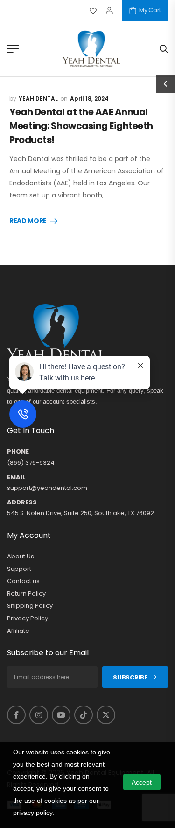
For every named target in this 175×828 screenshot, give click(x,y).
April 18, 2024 (89, 98)
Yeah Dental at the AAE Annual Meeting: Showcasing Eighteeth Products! (81, 125)
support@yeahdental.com (47, 487)
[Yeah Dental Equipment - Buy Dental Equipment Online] (91, 48)
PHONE (18, 451)
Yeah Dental (38, 98)
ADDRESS (22, 502)
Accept (142, 782)
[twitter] (106, 715)
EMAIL (16, 477)
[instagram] (38, 715)
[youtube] (61, 715)
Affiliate (18, 631)
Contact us (23, 581)
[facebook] (16, 715)
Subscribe (130, 677)
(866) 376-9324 (31, 462)
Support (19, 569)
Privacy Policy (27, 618)
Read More (28, 221)
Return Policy (26, 593)
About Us (20, 556)
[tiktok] (83, 715)
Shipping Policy (30, 606)
